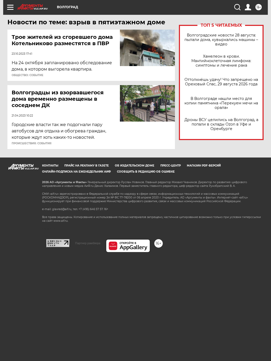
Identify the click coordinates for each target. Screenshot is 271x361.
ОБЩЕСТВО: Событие (27, 75)
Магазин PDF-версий (204, 165)
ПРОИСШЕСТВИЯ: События (31, 143)
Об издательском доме (134, 165)
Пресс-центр (170, 165)
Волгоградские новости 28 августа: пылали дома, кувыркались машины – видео (221, 40)
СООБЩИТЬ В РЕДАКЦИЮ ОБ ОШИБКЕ (146, 171)
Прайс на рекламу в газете (86, 165)
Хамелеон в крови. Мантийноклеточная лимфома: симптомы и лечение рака (221, 61)
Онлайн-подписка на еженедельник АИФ (76, 171)
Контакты (50, 165)
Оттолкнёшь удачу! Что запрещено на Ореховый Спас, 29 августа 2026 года (221, 81)
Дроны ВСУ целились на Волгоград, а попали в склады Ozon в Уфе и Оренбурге (221, 124)
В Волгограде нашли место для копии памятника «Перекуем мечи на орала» (221, 103)
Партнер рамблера (87, 243)
